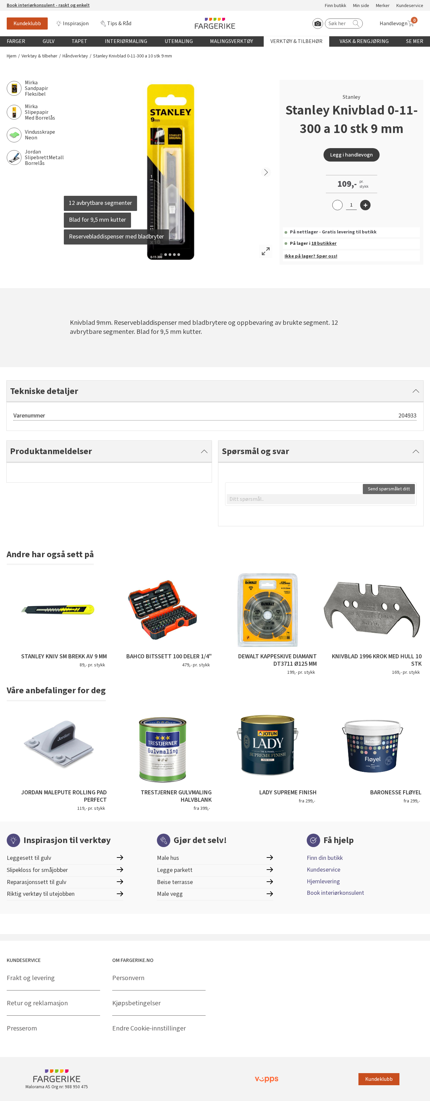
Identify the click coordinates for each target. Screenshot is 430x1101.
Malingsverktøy (231, 41)
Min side (361, 6)
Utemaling (179, 41)
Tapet (79, 41)
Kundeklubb (27, 23)
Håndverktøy (75, 56)
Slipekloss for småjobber (37, 870)
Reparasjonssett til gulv (36, 882)
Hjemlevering (323, 881)
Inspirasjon (76, 23)
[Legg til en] (365, 205)
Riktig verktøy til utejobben (41, 894)
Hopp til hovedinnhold (26, 3)
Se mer (414, 41)
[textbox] (321, 499)
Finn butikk (335, 6)
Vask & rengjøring (364, 41)
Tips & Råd (119, 23)
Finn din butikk (325, 858)
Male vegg (170, 894)
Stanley (351, 97)
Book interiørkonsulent (335, 893)
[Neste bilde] (266, 172)
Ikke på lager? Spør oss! (311, 256)
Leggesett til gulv (29, 858)
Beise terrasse (175, 882)
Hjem (11, 56)
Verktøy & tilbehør (296, 41)
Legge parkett (174, 870)
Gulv (48, 41)
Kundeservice (409, 6)
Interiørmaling (126, 41)
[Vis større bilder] (265, 251)
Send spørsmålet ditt (389, 489)
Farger (16, 41)
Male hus (168, 858)
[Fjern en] (337, 205)
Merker (383, 6)
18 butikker (324, 243)
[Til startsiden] (215, 23)
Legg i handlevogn (351, 155)
